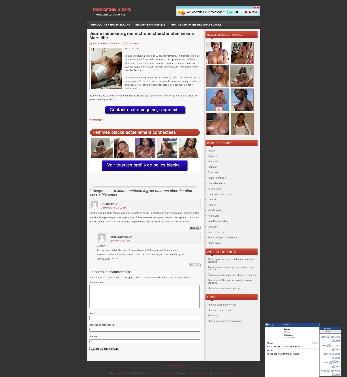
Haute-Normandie (217, 177)
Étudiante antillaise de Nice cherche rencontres (232, 275)
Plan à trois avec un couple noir (224, 288)
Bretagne (212, 167)
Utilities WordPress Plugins (163, 373)
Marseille (97, 120)
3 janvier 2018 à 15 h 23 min (113, 208)
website (190, 373)
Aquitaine (212, 156)
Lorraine (212, 205)
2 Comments (132, 43)
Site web (93, 336)
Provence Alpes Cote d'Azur (106, 43)
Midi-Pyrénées (215, 210)
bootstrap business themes (225, 373)
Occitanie (213, 226)
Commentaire (96, 282)
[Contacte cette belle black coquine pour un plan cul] (145, 114)
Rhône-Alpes (214, 243)
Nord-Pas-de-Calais (218, 221)
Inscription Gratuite (150, 24)
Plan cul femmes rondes (220, 310)
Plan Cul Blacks (177, 365)
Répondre (194, 228)
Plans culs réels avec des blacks (225, 321)
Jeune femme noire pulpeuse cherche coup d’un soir (230, 268)
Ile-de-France (214, 188)
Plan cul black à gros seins (222, 304)
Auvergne (213, 161)
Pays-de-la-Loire (216, 232)
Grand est (213, 172)
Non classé (213, 215)
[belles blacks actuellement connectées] (145, 172)
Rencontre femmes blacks (110, 24)
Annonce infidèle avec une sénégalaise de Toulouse (230, 281)
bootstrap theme (201, 373)
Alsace (211, 150)
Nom (92, 313)
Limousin (212, 199)
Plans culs (213, 315)
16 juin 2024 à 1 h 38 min (119, 241)
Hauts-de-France (216, 183)
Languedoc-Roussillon (219, 194)
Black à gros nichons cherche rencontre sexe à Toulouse (232, 260)
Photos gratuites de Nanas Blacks (196, 24)
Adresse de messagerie (102, 325)
